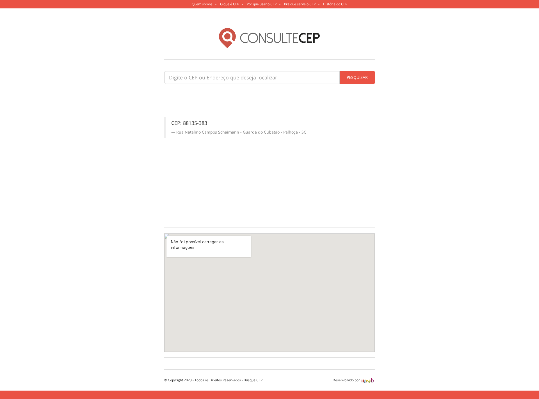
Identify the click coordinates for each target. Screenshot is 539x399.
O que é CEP (229, 4)
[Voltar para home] (269, 38)
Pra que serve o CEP (300, 4)
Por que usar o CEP (262, 4)
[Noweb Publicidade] (368, 380)
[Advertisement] (269, 180)
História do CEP (335, 4)
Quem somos (202, 4)
